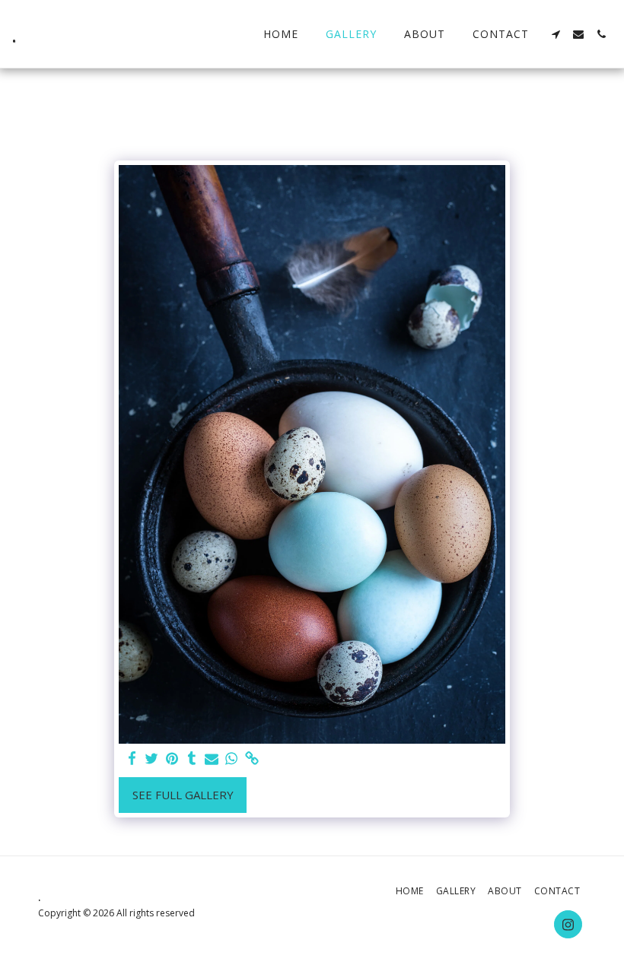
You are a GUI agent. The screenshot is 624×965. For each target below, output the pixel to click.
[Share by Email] (212, 758)
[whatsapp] (231, 758)
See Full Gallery (183, 794)
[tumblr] (191, 758)
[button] (555, 34)
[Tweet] (152, 758)
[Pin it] (171, 758)
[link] (251, 758)
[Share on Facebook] (132, 758)
